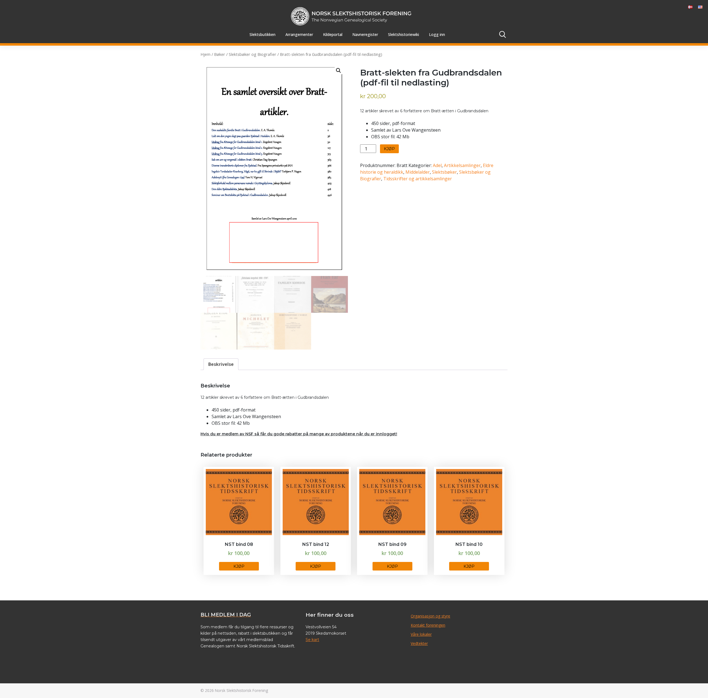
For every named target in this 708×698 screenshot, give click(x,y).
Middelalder (417, 172)
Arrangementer (299, 34)
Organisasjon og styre (430, 616)
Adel (437, 165)
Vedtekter (419, 643)
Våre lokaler (421, 634)
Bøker (219, 54)
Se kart (312, 639)
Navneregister (365, 34)
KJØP (389, 148)
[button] (338, 70)
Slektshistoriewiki (403, 34)
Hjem (205, 54)
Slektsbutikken (262, 34)
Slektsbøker (444, 172)
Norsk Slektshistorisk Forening (241, 690)
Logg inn (437, 34)
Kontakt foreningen (428, 625)
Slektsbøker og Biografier (252, 54)
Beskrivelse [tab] (221, 364)
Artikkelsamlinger (462, 165)
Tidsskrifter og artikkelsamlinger (417, 179)
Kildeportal (332, 34)
